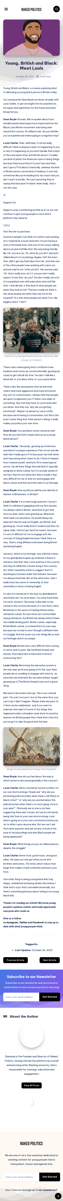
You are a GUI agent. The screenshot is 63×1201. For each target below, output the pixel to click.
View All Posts (31, 1085)
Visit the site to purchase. (16, 231)
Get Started (49, 996)
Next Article (49, 960)
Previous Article (15, 960)
